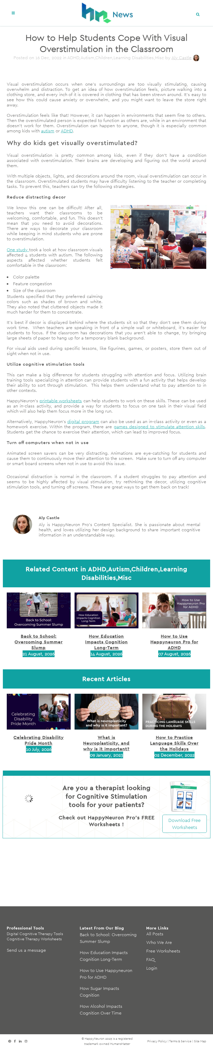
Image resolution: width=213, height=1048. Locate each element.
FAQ (150, 959)
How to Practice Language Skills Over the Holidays (174, 742)
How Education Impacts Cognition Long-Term (106, 641)
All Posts (154, 934)
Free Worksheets (163, 951)
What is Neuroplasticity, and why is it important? (106, 742)
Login (151, 968)
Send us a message (26, 950)
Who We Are (159, 942)
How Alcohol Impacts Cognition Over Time (101, 1009)
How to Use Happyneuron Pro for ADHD (174, 641)
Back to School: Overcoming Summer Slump (39, 641)
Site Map (200, 1041)
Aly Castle (181, 57)
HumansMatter (120, 1044)
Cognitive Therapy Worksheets (34, 938)
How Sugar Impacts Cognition (99, 991)
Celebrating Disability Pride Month (39, 740)
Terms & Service (180, 1041)
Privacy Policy (157, 1041)
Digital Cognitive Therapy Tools (35, 933)
